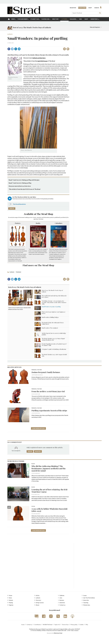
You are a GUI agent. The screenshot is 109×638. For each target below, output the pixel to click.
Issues (85, 595)
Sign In (96, 7)
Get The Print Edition (89, 598)
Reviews (61, 600)
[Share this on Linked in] (15, 48)
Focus (33, 506)
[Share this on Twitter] (12, 48)
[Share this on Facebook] (8, 48)
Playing (11, 602)
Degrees (11, 605)
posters (31, 217)
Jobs (60, 598)
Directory (38, 600)
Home (10, 595)
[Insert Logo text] (24, 13)
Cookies (81, 624)
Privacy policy (74, 624)
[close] (69, 45)
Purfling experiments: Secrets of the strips (49, 410)
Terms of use (65, 624)
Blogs (33, 463)
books (34, 217)
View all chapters (95, 27)
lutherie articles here (39, 58)
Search (100, 13)
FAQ (87, 624)
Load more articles (38, 428)
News (10, 598)
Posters (17, 223)
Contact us (62, 605)
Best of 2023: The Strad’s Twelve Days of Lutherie (24, 287)
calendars (39, 217)
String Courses (40, 602)
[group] (94, 19)
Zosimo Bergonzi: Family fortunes (46, 372)
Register (73, 7)
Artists (37, 595)
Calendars (58, 223)
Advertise (62, 602)
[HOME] (8, 19)
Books (38, 223)
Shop (90, 7)
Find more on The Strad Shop (38, 265)
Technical (18, 272)
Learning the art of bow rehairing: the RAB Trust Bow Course (49, 490)
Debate (11, 600)
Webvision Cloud (58, 633)
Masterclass (86, 605)
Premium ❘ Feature (37, 369)
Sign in (48, 45)
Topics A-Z (57, 624)
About (37, 605)
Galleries (61, 595)
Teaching (85, 602)
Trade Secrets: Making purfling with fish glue (25, 180)
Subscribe (82, 7)
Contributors (37, 624)
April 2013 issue (42, 61)
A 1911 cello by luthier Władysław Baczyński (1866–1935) (49, 510)
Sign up (11, 208)
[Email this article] (19, 48)
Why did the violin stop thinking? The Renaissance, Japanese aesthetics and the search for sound (49, 468)
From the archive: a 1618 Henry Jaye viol (48, 391)
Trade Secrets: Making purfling (21, 183)
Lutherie (9, 34)
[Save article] (67, 48)
